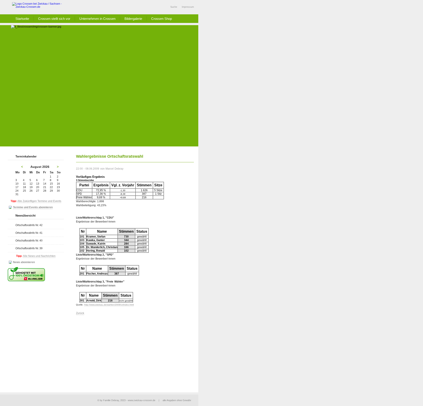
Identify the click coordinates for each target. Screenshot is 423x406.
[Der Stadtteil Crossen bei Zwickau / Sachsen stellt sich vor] (39, 7)
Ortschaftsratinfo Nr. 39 (29, 248)
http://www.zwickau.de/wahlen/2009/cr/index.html (109, 304)
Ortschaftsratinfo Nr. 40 (29, 240)
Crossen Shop (161, 19)
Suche (173, 7)
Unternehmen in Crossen (97, 19)
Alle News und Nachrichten (39, 256)
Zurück (80, 313)
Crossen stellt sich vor (54, 19)
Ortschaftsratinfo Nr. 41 (29, 232)
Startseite (22, 19)
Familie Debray (111, 400)
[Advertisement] (104, 113)
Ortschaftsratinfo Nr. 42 (29, 225)
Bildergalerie (133, 19)
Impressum (188, 7)
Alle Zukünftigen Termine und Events (39, 201)
